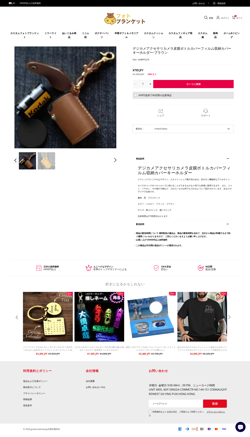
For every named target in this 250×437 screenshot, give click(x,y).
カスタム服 (202, 34)
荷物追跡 (221, 3)
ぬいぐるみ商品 (69, 34)
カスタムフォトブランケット (24, 34)
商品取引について (32, 387)
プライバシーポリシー (34, 393)
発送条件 (27, 405)
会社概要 (90, 381)
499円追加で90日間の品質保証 (155, 95)
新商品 (215, 34)
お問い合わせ (199, 3)
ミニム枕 (85, 34)
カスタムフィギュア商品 (180, 34)
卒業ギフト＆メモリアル (126, 34)
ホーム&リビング (232, 34)
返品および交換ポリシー (35, 381)
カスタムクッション (153, 34)
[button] (22, 97)
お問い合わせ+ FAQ (95, 387)
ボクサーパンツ (102, 34)
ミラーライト (50, 34)
